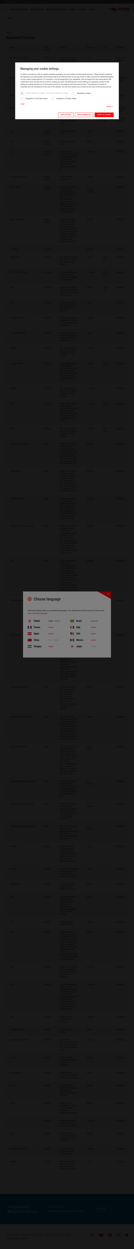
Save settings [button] (66, 114)
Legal (22, 104)
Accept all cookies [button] (104, 114)
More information (84, 114)
